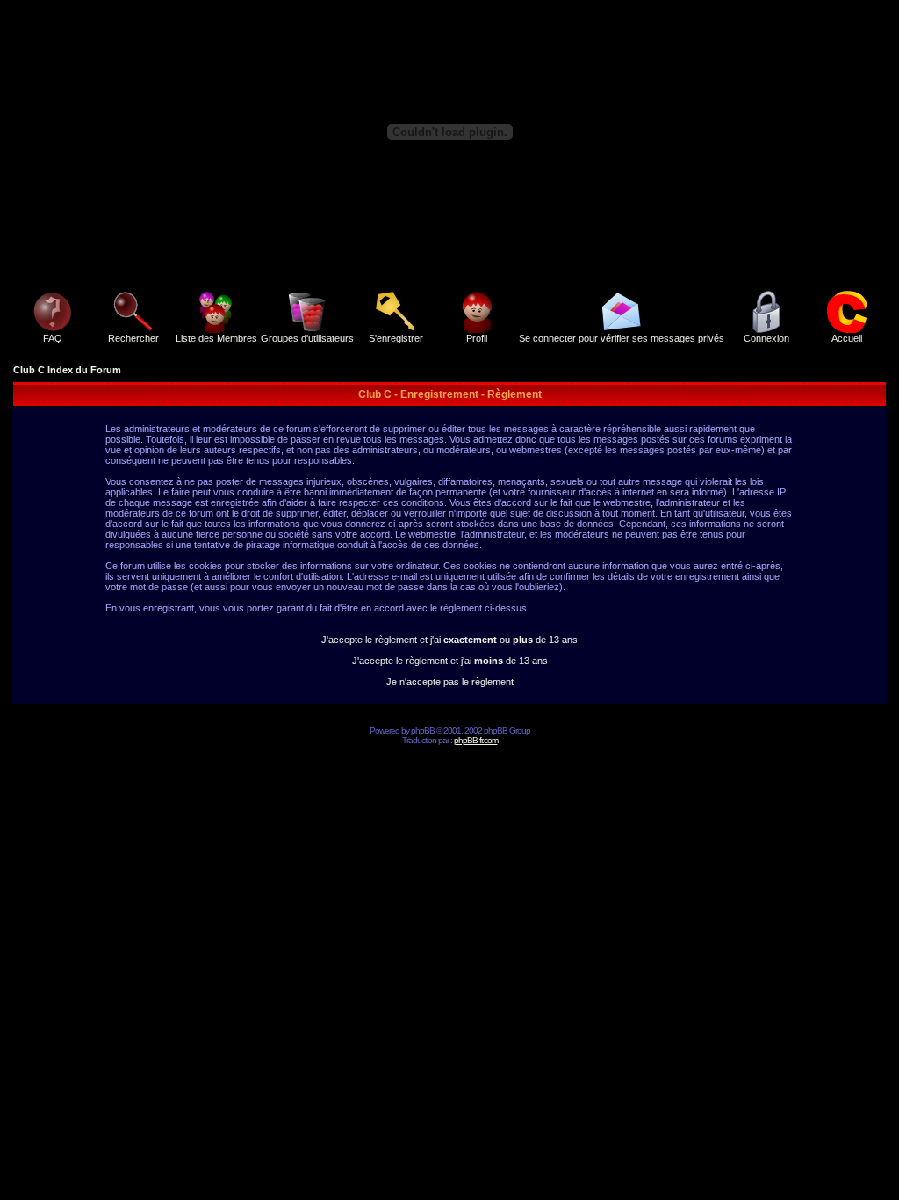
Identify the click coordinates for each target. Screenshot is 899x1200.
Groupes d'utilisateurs (307, 338)
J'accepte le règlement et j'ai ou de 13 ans (449, 639)
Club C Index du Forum (67, 370)
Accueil (846, 338)
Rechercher (133, 338)
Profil (476, 338)
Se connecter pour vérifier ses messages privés (621, 338)
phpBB (423, 730)
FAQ (52, 338)
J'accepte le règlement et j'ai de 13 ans (450, 660)
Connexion (766, 338)
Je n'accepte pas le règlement (450, 681)
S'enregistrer (396, 338)
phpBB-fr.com (476, 740)
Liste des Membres (216, 338)
